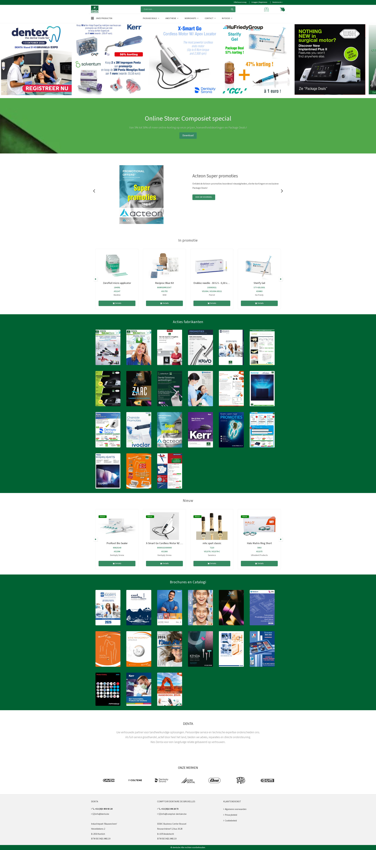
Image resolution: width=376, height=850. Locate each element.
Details (118, 303)
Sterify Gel (259, 283)
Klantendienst (232, 801)
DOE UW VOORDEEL (203, 197)
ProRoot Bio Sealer (117, 543)
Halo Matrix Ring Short (259, 543)
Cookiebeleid (231, 820)
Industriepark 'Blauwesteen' (104, 823)
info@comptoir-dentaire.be (174, 814)
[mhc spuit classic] (211, 526)
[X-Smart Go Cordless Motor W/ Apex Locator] (164, 526)
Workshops (191, 18)
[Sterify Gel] (259, 266)
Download (188, 135)
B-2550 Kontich (98, 834)
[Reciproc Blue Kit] (164, 266)
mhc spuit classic (212, 543)
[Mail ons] (267, 9)
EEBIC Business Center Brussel (171, 823)
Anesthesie (171, 18)
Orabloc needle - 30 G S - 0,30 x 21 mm (214, 283)
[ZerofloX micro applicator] (117, 266)
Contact (209, 18)
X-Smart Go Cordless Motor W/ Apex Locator (170, 543)
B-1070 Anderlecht (165, 834)
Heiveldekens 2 (98, 828)
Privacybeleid (231, 815)
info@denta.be (102, 814)
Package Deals (150, 18)
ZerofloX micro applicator (117, 283)
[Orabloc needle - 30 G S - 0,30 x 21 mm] (211, 266)
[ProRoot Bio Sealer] (117, 526)
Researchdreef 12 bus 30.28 (169, 828)
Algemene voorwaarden (235, 809)
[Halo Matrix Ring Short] (259, 526)
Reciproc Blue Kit (164, 283)
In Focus (226, 18)
